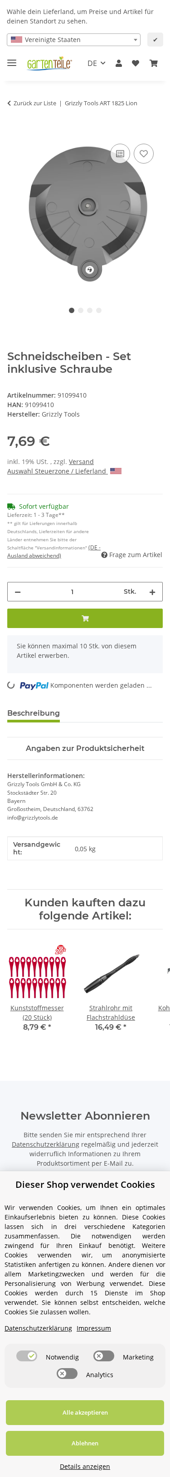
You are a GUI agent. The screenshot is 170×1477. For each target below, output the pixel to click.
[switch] (26, 1355)
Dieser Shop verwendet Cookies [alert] (85, 1184)
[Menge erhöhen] (152, 591)
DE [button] (92, 63)
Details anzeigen (85, 1466)
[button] (119, 63)
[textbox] (73, 40)
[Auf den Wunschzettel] (144, 154)
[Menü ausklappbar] (11, 59)
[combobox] (74, 39)
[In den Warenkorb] (14, 131)
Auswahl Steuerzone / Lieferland (57, 471)
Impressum (94, 1328)
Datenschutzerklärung (45, 1144)
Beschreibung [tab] (33, 713)
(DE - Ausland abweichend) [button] (54, 551)
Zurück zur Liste (35, 103)
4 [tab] (99, 310)
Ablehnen (85, 1443)
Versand (81, 461)
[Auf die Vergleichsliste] (120, 154)
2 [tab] (80, 310)
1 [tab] (71, 310)
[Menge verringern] (18, 591)
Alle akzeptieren (85, 1412)
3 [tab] (89, 310)
